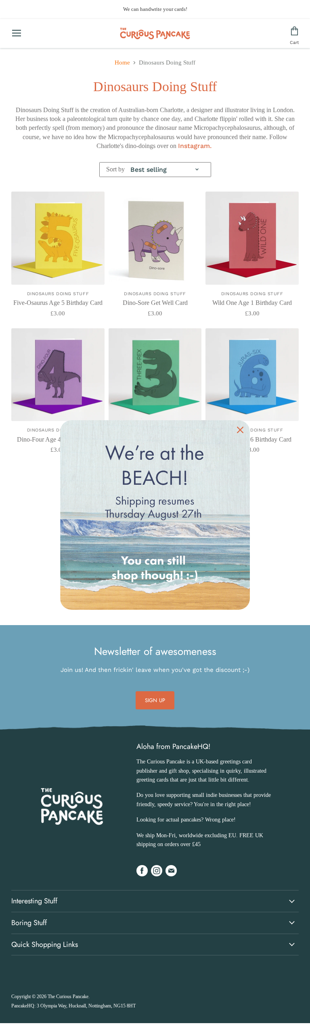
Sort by (115, 169)
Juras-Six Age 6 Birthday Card (252, 439)
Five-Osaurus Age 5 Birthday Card (58, 302)
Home (122, 62)
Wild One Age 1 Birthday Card (252, 302)
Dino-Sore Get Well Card (155, 302)
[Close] (240, 430)
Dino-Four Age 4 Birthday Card (58, 439)
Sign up (155, 700)
